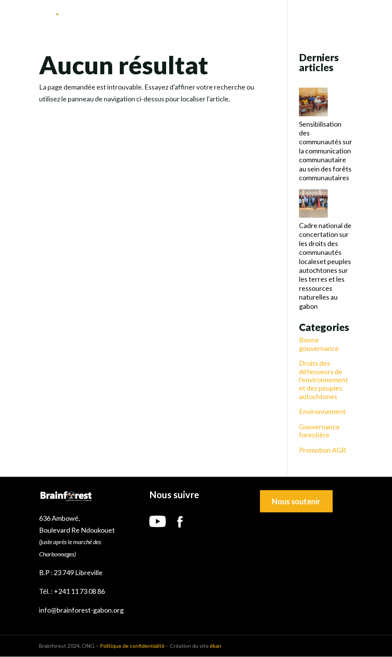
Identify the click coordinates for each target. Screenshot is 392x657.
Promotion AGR (322, 450)
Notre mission (208, 16)
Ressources (312, 16)
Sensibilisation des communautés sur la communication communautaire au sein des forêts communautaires (325, 151)
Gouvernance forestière (319, 431)
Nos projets (262, 16)
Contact (364, 16)
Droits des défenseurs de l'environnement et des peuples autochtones (323, 379)
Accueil (134, 16)
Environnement (322, 412)
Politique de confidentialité (132, 645)
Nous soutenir (296, 501)
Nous (166, 16)
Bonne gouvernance (319, 344)
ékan (215, 645)
